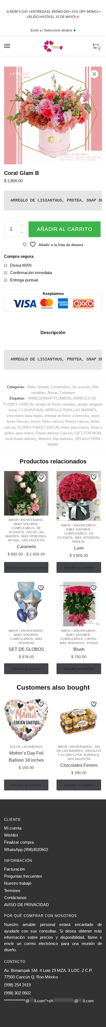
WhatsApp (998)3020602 (26, 849)
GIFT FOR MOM (87, 433)
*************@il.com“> (49, 1000)
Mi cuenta (12, 828)
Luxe (79, 548)
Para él (78, 541)
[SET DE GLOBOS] (26, 604)
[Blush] (79, 604)
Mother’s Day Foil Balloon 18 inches (26, 756)
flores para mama (75, 427)
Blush (79, 649)
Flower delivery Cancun (54, 433)
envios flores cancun (46, 421)
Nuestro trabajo (17, 883)
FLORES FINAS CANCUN (38, 427)
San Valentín (33, 540)
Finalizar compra (19, 842)
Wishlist (11, 835)
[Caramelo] (26, 493)
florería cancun (77, 421)
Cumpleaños (60, 387)
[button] (94, 74)
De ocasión (81, 387)
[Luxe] (79, 496)
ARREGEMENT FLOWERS (49, 398)
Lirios (90, 638)
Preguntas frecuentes (23, 876)
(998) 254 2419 (17, 984)
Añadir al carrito (64, 229)
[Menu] (7, 46)
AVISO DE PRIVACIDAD (26, 904)
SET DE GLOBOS (26, 649)
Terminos (12, 890)
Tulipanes (67, 393)
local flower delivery (20, 439)
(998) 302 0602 (17, 993)
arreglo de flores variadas (55, 404)
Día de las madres (26, 746)
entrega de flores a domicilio (67, 416)
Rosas (53, 393)
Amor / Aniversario (25, 520)
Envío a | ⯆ (53, 30)
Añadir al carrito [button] (79, 567)
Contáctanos (15, 897)
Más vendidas (33, 536)
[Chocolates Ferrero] (79, 720)
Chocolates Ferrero (79, 765)
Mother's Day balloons (55, 439)
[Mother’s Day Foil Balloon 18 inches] (26, 720)
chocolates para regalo (24, 416)
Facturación (14, 869)
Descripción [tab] (53, 332)
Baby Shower (38, 387)
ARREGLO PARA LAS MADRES (70, 410)
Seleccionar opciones (26, 567)
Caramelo (26, 546)
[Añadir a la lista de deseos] (42, 478)
